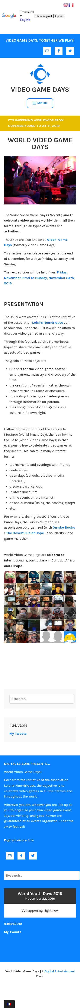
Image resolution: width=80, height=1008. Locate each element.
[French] (71, 5)
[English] (65, 5)
